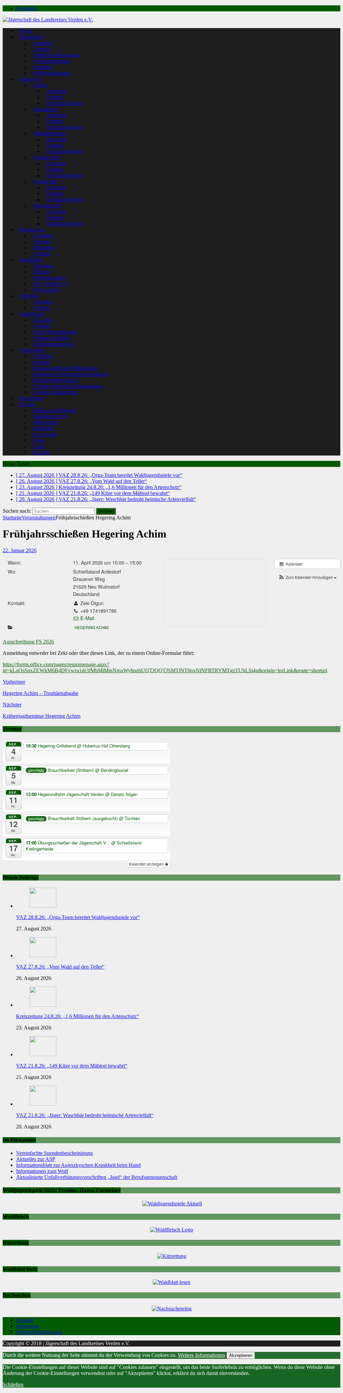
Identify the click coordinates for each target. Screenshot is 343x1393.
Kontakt (41, 452)
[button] (307, 577)
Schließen (13, 1384)
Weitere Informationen (201, 1355)
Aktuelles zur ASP (35, 1159)
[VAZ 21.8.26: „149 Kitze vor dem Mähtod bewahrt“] (42, 1054)
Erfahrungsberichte (53, 344)
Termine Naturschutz (55, 392)
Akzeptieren (240, 1355)
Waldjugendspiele (51, 73)
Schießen (29, 296)
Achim (40, 85)
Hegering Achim (92, 627)
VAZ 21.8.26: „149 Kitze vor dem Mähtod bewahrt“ (71, 1066)
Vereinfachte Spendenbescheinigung (54, 1153)
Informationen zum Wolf (42, 1171)
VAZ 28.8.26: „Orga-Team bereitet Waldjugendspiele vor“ (78, 917)
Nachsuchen (46, 290)
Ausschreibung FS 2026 (28, 641)
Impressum (27, 1326)
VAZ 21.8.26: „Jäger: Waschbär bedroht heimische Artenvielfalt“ (84, 1115)
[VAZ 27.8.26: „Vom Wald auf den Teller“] (42, 955)
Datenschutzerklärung (39, 1332)
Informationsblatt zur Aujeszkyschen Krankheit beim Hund (78, 1165)
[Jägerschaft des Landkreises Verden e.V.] (48, 19)
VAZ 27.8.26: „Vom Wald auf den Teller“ (60, 967)
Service (27, 404)
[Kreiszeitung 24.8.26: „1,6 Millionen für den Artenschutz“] (42, 1005)
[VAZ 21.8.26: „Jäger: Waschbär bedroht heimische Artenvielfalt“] (42, 1104)
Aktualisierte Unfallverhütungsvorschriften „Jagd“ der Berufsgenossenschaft (96, 1177)
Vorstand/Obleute (64, 103)
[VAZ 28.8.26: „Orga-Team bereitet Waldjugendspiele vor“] (42, 906)
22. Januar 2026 (20, 550)
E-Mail (86, 618)
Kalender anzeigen (147, 864)
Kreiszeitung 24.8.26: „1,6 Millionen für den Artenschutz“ (77, 1016)
